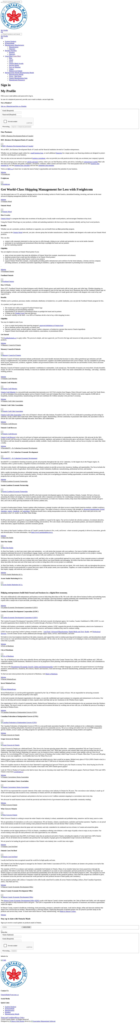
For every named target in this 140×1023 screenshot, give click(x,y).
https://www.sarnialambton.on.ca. (42, 532)
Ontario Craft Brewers (8, 437)
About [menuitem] (11, 60)
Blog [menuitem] (10, 58)
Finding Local (19, 313)
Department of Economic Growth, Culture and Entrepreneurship (32, 667)
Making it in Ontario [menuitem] (15, 71)
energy (10, 511)
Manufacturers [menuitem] (13, 47)
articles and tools (32, 162)
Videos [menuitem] (11, 69)
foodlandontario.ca (10, 338)
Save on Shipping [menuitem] (14, 67)
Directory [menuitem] (12, 49)
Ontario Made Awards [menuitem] (16, 63)
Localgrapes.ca (18, 772)
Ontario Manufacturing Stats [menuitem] (18, 78)
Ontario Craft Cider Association (11, 415)
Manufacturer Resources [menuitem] (17, 80)
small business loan (37, 153)
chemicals (16, 511)
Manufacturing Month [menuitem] (16, 74)
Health (87, 632)
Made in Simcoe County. (68, 911)
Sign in (14, 126)
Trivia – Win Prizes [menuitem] (15, 76)
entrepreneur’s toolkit (91, 162)
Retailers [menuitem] (12, 52)
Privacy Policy (19, 1017)
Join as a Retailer (20, 106)
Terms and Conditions (8, 1017)
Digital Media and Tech (76, 632)
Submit (14, 951)
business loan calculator (22, 165)
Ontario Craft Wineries (8, 392)
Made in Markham (51, 674)
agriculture (26, 511)
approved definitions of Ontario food (51, 325)
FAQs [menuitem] (11, 62)
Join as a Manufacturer (8, 106)
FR (2, 32)
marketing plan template (46, 165)
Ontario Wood (5, 218)
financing (59, 153)
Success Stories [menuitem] (14, 65)
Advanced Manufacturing (59, 632)
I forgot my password (24, 126)
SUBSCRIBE (26, 927)
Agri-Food (46, 632)
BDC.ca (10, 169)
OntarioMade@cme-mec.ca (10, 995)
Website (3, 172)
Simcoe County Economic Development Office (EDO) (21, 900)
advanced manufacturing (91, 509)
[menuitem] (10, 41)
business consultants (38, 158)
